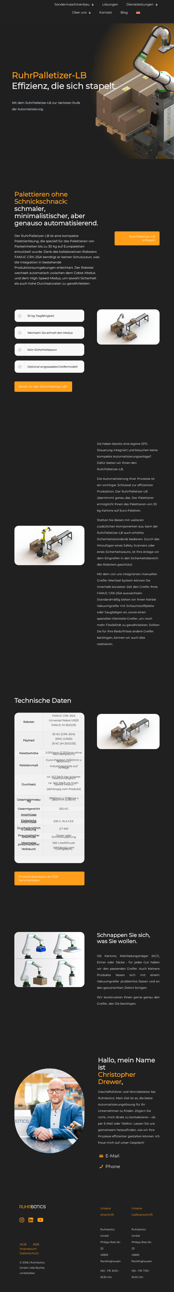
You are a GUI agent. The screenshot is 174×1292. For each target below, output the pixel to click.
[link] (49, 315)
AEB (36, 1244)
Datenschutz (29, 1253)
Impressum (28, 1249)
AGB (23, 1244)
